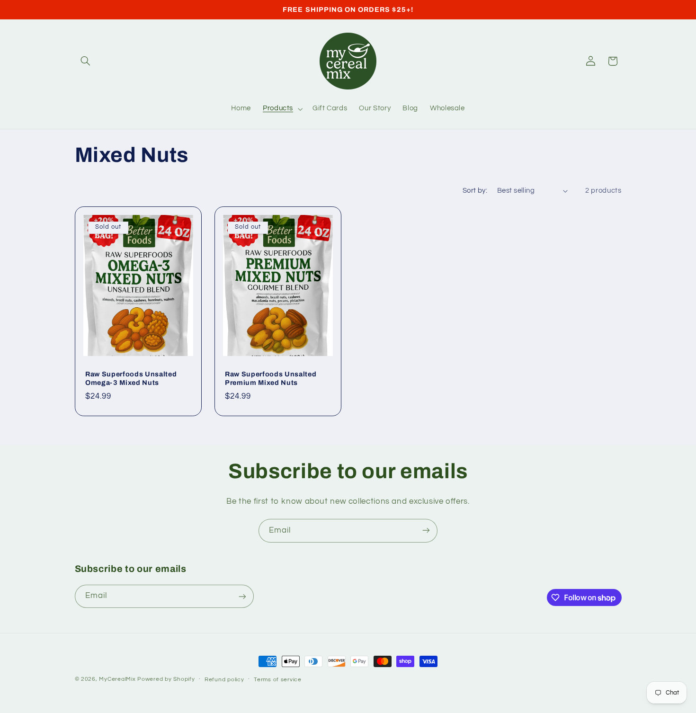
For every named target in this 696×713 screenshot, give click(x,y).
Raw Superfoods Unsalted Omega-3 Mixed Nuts (131, 378)
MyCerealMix (117, 679)
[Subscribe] (426, 530)
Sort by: (475, 190)
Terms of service (278, 679)
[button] (86, 61)
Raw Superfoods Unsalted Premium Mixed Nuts (270, 378)
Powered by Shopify (166, 679)
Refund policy (224, 679)
